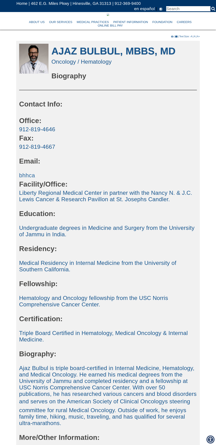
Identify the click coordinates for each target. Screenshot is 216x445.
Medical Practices (93, 22)
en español (144, 8)
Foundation (162, 22)
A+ (198, 36)
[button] (160, 8)
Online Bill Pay (110, 25)
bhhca (27, 175)
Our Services (60, 22)
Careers (184, 22)
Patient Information (130, 22)
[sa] (213, 8)
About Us (37, 22)
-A (191, 36)
